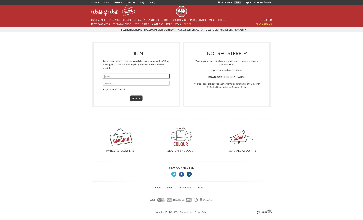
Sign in (248, 2)
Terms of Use (186, 212)
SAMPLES (221, 20)
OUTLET (187, 24)
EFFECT (165, 20)
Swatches (131, 2)
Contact (95, 2)
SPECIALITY (139, 20)
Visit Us (201, 187)
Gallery (152, 2)
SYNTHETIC (153, 20)
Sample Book (186, 187)
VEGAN (178, 24)
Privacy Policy (201, 212)
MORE (169, 24)
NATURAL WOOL (98, 20)
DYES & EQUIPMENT (122, 24)
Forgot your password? (114, 89)
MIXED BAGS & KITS (100, 24)
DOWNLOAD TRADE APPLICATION (227, 77)
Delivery (118, 2)
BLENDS (127, 20)
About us (171, 187)
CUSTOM (268, 20)
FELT (136, 24)
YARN (211, 20)
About (107, 2)
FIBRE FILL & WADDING (152, 24)
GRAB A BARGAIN (264, 24)
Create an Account (263, 2)
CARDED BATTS (179, 20)
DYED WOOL (114, 20)
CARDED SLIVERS (197, 20)
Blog (142, 2)
